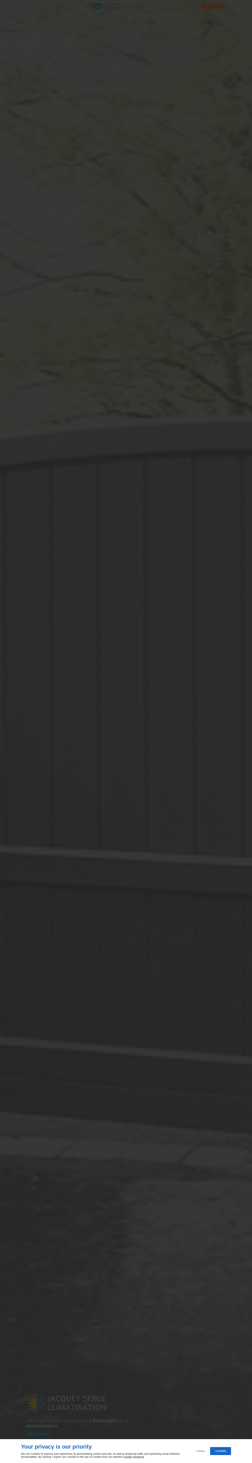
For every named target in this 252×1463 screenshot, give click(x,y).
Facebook (138, 1456)
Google (127, 1456)
